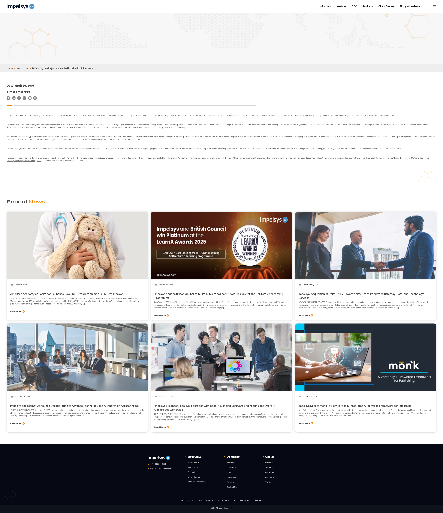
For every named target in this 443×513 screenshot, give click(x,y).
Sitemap (258, 500)
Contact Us (232, 487)
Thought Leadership (411, 6)
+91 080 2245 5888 (158, 464)
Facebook (269, 477)
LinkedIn (269, 463)
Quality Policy (223, 500)
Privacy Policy (187, 500)
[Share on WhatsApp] (35, 98)
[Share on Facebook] (8, 98)
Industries (325, 6)
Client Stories (386, 6)
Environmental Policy (242, 500)
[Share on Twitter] (24, 98)
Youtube (268, 467)
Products (368, 6)
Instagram (269, 472)
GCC (354, 6)
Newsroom (22, 68)
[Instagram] (19, 98)
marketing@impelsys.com (161, 468)
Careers (230, 482)
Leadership (231, 477)
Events (229, 472)
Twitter (268, 482)
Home (10, 68)
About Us (231, 463)
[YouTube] (30, 98)
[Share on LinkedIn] (14, 98)
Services (341, 6)
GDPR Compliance (205, 500)
